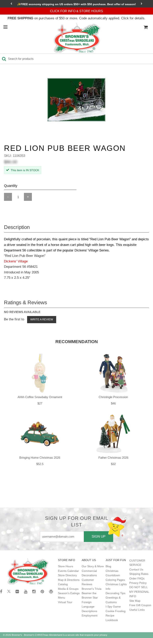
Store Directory (67, 575)
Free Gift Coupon (140, 605)
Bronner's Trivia (91, 588)
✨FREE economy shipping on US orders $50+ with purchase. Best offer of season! (76, 4)
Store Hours (65, 566)
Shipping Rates (138, 573)
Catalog (63, 584)
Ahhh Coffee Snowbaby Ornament (40, 397)
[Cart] (145, 27)
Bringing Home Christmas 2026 (39, 457)
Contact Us (136, 569)
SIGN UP (98, 536)
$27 (39, 403)
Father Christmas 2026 (113, 457)
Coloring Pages (115, 579)
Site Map (134, 600)
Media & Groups (68, 588)
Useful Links (137, 609)
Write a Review (41, 319)
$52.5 (39, 464)
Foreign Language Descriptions (89, 607)
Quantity (10, 186)
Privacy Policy (138, 582)
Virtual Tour (65, 602)
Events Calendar (68, 570)
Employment (89, 615)
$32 (113, 464)
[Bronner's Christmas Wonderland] (77, 38)
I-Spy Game (113, 606)
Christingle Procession (113, 397)
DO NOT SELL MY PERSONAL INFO (139, 592)
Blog (108, 566)
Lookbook (112, 620)
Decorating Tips (115, 593)
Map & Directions (68, 579)
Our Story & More (93, 566)
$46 (113, 403)
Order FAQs (136, 578)
